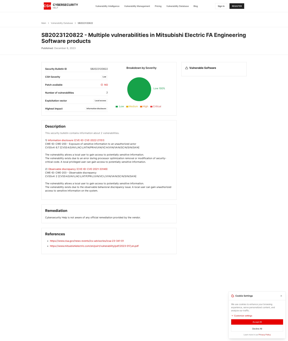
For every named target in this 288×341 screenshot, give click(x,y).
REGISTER (237, 6)
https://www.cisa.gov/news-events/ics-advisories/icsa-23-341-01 (87, 240)
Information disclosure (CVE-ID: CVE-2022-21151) (76, 140)
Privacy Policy (265, 335)
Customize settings (243, 315)
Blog (196, 6)
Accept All (257, 322)
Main (43, 23)
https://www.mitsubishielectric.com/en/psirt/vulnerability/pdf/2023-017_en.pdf (94, 245)
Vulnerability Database (177, 6)
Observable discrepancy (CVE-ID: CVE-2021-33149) (78, 169)
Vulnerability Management (137, 6)
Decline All (257, 329)
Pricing (158, 6)
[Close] (281, 296)
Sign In (221, 6)
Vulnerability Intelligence (107, 6)
